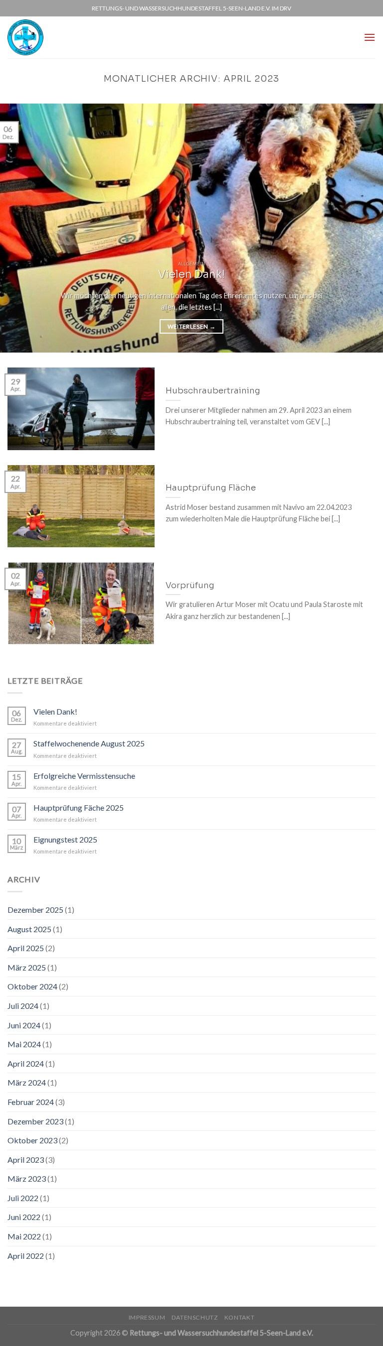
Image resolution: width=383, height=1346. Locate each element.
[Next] (363, 228)
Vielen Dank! (55, 711)
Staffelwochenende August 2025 (89, 743)
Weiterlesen (192, 326)
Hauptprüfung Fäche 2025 (78, 807)
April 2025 (25, 948)
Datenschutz (195, 1317)
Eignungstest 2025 (65, 839)
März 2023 (26, 1178)
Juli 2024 (22, 1005)
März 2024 (26, 1082)
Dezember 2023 (35, 1121)
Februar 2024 (30, 1101)
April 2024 (25, 1063)
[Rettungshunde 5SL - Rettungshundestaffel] (29, 37)
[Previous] (20, 228)
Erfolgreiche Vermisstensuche (84, 775)
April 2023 (25, 1159)
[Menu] (370, 37)
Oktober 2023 (32, 1140)
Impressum (147, 1317)
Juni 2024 (23, 1025)
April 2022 (25, 1255)
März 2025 (26, 967)
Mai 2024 (24, 1044)
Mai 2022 (24, 1236)
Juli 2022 (22, 1198)
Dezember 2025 (35, 909)
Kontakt (239, 1317)
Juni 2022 (23, 1217)
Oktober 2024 (32, 986)
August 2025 (29, 929)
